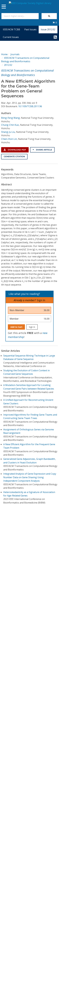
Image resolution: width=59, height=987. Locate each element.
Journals (14, 54)
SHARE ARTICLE (43, 149)
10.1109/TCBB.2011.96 (30, 106)
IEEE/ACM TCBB (11, 29)
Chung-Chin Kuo (10, 124)
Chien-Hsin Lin (9, 139)
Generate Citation (14, 156)
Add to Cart (16, 327)
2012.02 (8, 65)
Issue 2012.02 (48, 29)
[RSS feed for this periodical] (55, 37)
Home (4, 54)
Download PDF (16, 149)
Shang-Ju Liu (8, 131)
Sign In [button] (41, 300)
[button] (55, 22)
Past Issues (30, 29)
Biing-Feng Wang (10, 117)
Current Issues (11, 37)
